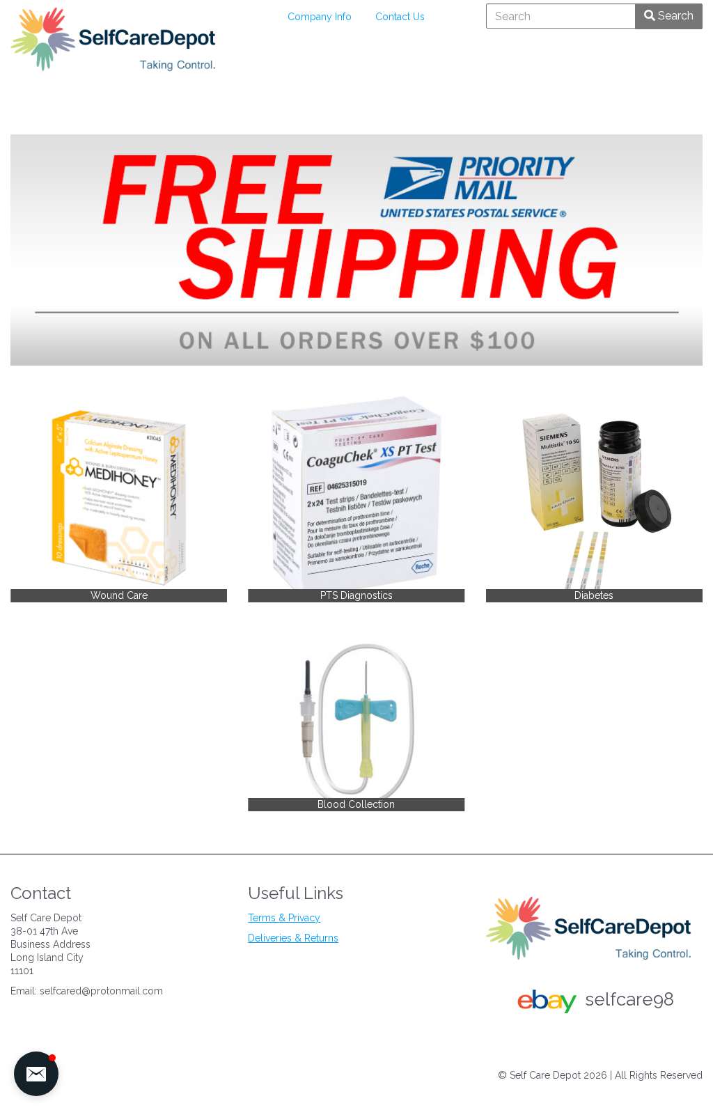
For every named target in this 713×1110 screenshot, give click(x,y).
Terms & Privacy (284, 917)
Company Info (320, 16)
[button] (36, 1074)
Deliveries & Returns (293, 938)
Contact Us (400, 16)
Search (674, 15)
